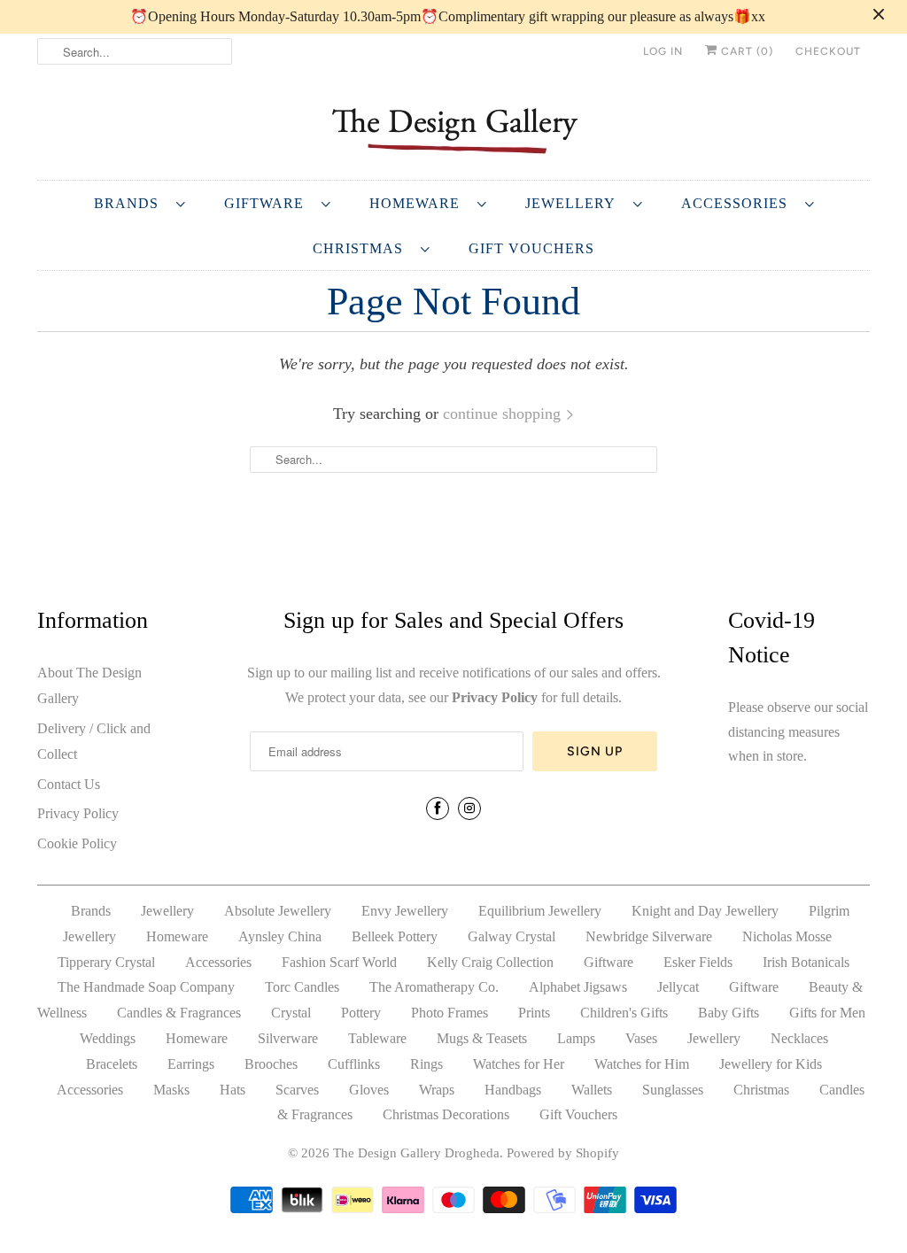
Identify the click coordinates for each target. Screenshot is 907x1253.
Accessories (738, 203)
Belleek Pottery (395, 936)
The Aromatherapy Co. (434, 986)
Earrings (190, 1063)
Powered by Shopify (563, 1153)
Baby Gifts (728, 1012)
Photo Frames (449, 1012)
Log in (663, 51)
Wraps (436, 1089)
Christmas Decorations (446, 1114)
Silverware (288, 1038)
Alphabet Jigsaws (578, 986)
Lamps (576, 1038)
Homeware (419, 203)
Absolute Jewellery (277, 910)
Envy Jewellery (404, 910)
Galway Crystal (511, 936)
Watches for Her (518, 1063)
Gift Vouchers (531, 248)
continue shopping (504, 413)
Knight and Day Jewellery (705, 910)
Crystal (291, 1012)
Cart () (745, 51)
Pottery (361, 1012)
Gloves (369, 1089)
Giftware (268, 203)
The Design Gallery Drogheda (416, 1153)
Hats (232, 1089)
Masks (171, 1089)
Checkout (828, 51)
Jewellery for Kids (770, 1063)
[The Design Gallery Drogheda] (453, 129)
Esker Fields (698, 962)
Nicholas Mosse (787, 936)
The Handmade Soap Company (146, 986)
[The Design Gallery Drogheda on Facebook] (437, 808)
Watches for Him (641, 1063)
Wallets (591, 1089)
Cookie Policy (77, 843)
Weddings (108, 1038)
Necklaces (799, 1038)
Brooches (271, 1063)
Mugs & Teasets (482, 1038)
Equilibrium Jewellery (539, 910)
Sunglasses (672, 1089)
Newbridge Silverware (648, 936)
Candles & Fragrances (179, 1012)
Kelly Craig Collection (490, 962)
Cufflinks (354, 1063)
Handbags (513, 1089)
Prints (534, 1012)
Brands (130, 203)
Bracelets (111, 1063)
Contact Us (68, 784)
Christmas (362, 248)
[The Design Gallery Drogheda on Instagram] (469, 808)
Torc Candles (302, 986)
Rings (426, 1063)
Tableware (377, 1038)
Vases (641, 1038)
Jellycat (678, 986)
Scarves (297, 1089)
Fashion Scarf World (339, 962)
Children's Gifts (624, 1012)
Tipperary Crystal (106, 962)
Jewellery (574, 203)
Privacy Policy (78, 813)
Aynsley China (280, 936)
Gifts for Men (827, 1012)
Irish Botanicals (806, 962)
